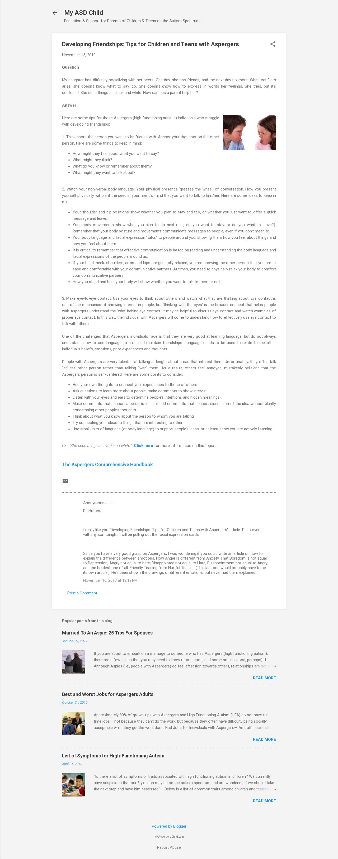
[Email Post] (65, 483)
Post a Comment (82, 593)
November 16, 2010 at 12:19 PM (110, 580)
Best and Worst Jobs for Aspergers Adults (107, 694)
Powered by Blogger (169, 826)
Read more (264, 678)
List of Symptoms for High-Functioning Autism (113, 755)
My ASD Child (83, 12)
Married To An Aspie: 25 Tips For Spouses (107, 633)
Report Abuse (169, 847)
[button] (273, 44)
